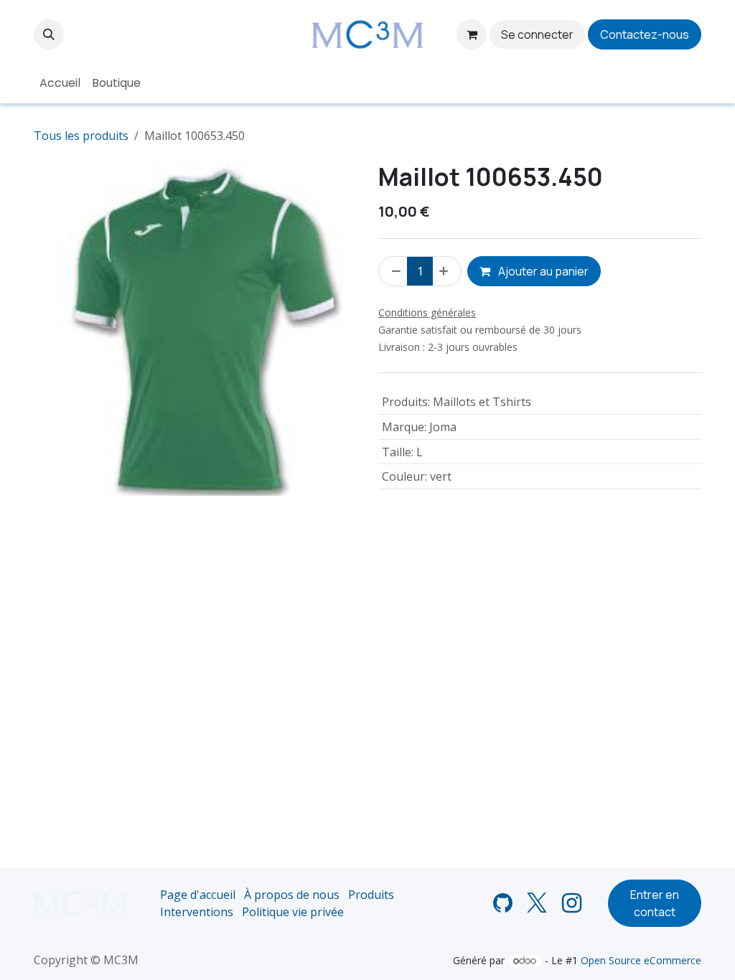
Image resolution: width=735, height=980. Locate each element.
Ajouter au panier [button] (542, 271)
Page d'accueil (197, 895)
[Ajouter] (446, 271)
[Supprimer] (393, 271)
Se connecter (537, 34)
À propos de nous (292, 895)
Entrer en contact (654, 903)
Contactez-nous (644, 34)
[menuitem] (60, 83)
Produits (371, 895)
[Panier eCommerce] (472, 34)
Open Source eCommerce (641, 960)
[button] (49, 34)
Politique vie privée (293, 912)
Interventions (196, 912)
